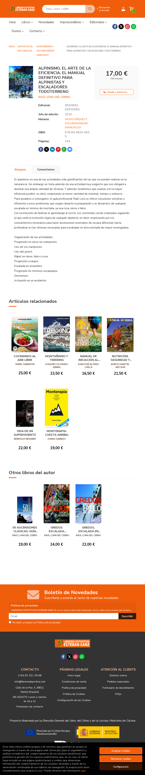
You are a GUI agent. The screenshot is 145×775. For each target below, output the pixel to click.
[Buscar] (90, 9)
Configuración (121, 766)
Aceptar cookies (120, 751)
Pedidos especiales (118, 681)
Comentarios (46, 169)
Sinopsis (20, 169)
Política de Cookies (74, 694)
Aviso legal (74, 675)
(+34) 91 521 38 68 (30, 675)
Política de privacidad (74, 688)
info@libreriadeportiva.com (29, 681)
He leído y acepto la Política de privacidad (36, 622)
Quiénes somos (118, 675)
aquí (83, 770)
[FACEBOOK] (115, 26)
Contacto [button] (36, 31)
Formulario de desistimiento (118, 688)
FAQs (118, 694)
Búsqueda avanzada (104, 9)
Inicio (12, 46)
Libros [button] (26, 22)
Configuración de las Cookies (74, 700)
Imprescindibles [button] (71, 22)
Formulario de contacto (29, 706)
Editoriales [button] (97, 22)
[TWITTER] (121, 26)
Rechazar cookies (121, 758)
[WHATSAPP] (133, 26)
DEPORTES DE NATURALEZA (25, 48)
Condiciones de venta (74, 681)
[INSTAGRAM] (127, 26)
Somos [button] (17, 31)
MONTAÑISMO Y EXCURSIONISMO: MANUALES (46, 50)
